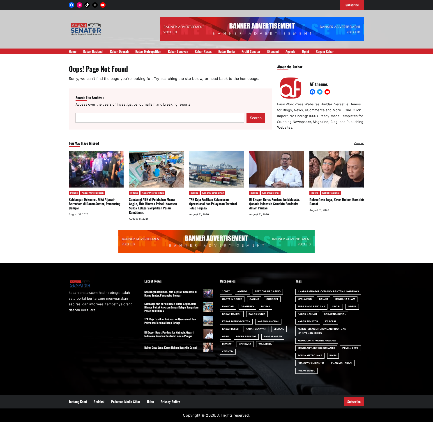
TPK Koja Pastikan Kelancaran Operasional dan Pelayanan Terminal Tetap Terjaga (213, 203)
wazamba (265, 344)
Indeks (74, 192)
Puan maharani (341, 363)
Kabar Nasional (270, 192)
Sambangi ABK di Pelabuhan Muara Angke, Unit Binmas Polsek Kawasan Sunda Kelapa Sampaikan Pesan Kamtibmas (153, 205)
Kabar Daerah (231, 314)
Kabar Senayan (256, 328)
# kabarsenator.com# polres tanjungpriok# (328, 291)
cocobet (272, 299)
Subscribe (354, 401)
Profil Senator (246, 336)
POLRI (333, 355)
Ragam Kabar (273, 336)
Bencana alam (345, 299)
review (227, 344)
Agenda (242, 291)
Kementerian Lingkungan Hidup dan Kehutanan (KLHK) (322, 330)
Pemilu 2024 (350, 348)
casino (254, 299)
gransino (247, 306)
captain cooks (232, 299)
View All (359, 143)
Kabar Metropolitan (93, 192)
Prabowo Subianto (311, 363)
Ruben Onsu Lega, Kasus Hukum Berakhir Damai (336, 201)
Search (256, 118)
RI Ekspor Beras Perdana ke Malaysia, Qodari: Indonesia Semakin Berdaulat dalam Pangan (274, 203)
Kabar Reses (230, 328)
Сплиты (227, 351)
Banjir (323, 299)
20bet (226, 291)
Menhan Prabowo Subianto (316, 348)
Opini (225, 336)
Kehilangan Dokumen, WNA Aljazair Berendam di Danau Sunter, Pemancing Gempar (94, 203)
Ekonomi (228, 306)
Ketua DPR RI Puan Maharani (317, 340)
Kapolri (330, 321)
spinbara (245, 344)
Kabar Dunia (257, 314)
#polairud (305, 299)
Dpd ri (336, 306)
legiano (279, 328)
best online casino (268, 291)
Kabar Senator (308, 321)
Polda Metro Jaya (310, 355)
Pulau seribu (306, 370)
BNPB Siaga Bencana (311, 306)
